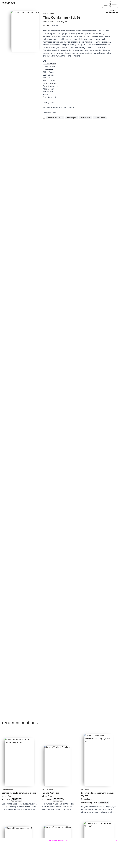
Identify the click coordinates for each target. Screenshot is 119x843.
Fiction (43, 800)
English (55, 112)
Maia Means (48, 21)
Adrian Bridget (47, 796)
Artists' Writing (86, 803)
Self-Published (48, 13)
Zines (4, 800)
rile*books (8, 3)
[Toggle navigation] (114, 4)
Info (67, 840)
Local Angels (71, 118)
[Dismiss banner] (116, 841)
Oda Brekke (48, 69)
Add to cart (17, 800)
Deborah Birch (49, 63)
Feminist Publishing (55, 118)
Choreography (100, 118)
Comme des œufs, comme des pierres (19, 793)
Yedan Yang (7, 796)
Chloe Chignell (61, 21)
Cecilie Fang (86, 799)
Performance (85, 118)
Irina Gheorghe (49, 83)
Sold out (55, 26)
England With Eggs (50, 793)
